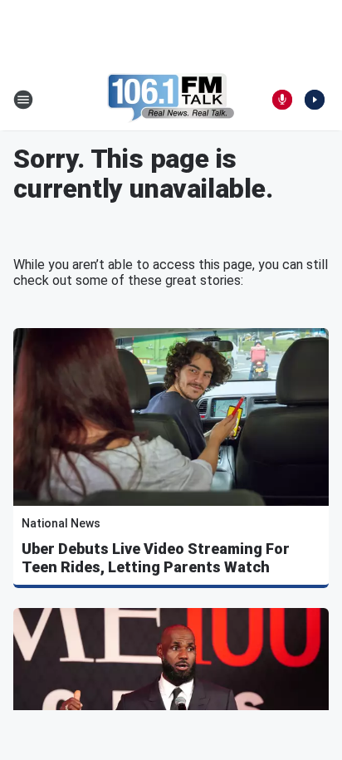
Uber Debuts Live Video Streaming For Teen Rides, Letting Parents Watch (156, 558)
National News (61, 523)
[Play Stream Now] (315, 100)
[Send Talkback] (282, 100)
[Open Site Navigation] (23, 100)
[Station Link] (171, 99)
